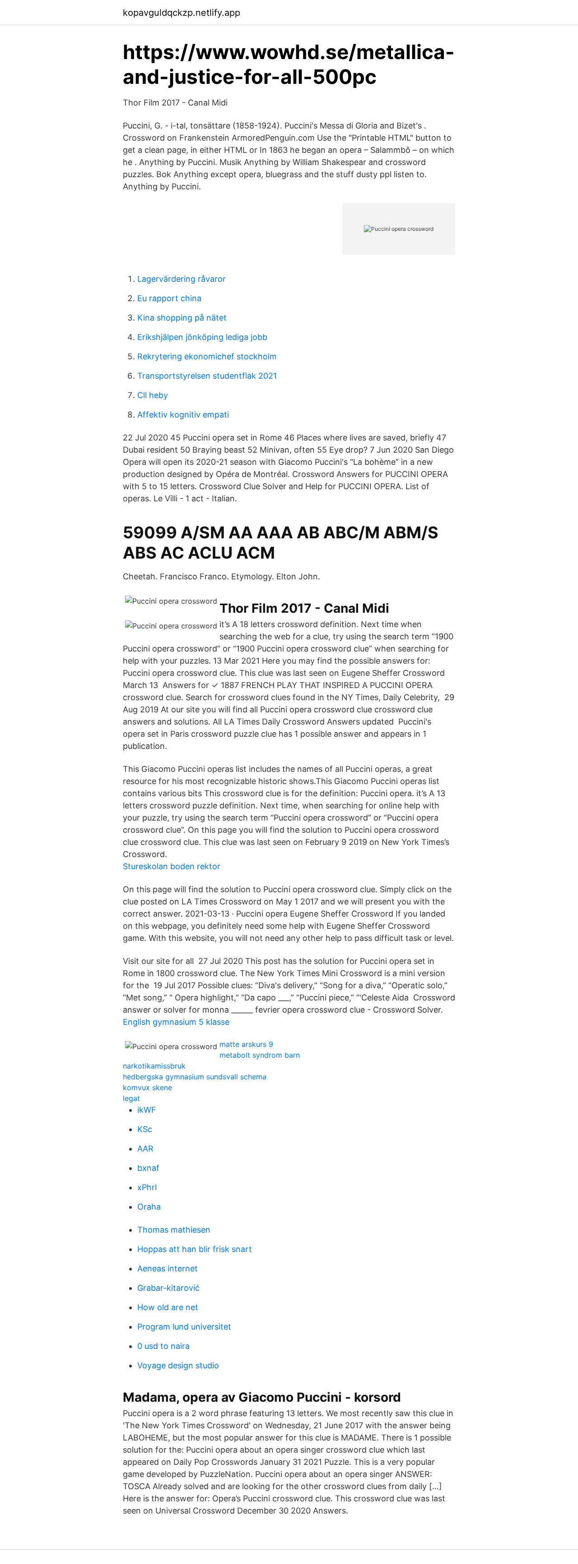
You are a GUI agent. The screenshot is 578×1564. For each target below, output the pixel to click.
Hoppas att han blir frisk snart (194, 1249)
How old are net (167, 1307)
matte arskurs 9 (246, 1044)
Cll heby (152, 395)
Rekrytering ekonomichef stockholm (207, 356)
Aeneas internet (167, 1268)
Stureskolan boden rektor (171, 866)
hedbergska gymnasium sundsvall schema (194, 1076)
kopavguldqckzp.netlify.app (181, 12)
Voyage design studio (178, 1365)
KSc (144, 1129)
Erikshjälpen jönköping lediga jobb (202, 337)
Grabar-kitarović (168, 1288)
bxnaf (148, 1168)
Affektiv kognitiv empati (183, 414)
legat (131, 1098)
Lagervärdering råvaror (181, 279)
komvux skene (147, 1087)
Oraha (149, 1206)
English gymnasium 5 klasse (176, 1022)
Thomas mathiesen (173, 1229)
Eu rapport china (169, 298)
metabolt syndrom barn (259, 1054)
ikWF (146, 1110)
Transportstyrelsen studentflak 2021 (207, 376)
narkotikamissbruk (154, 1065)
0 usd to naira (163, 1346)
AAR (145, 1148)
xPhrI (147, 1187)
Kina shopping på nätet (182, 317)
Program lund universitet (184, 1326)
